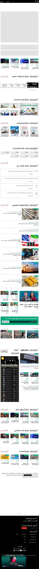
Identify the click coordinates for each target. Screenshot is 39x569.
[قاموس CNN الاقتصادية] (29, 109)
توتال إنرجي (26, 372)
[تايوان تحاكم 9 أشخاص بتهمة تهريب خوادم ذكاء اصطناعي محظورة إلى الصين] (5, 436)
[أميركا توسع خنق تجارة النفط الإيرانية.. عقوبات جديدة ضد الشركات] (30, 240)
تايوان (8, 434)
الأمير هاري (10, 330)
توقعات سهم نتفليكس (10, 475)
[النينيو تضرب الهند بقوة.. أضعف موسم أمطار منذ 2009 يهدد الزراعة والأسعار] (14, 457)
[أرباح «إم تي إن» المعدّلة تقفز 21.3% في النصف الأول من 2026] (5, 457)
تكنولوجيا (27, 66)
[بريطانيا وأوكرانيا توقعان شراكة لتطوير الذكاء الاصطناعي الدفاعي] (24, 436)
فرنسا (17, 302)
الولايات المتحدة (23, 330)
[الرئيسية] (34, 1)
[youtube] (21, 550)
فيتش (8, 59)
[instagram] (18, 550)
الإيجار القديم (36, 455)
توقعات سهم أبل (35, 473)
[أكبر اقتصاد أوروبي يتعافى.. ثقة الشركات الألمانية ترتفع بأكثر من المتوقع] (14, 61)
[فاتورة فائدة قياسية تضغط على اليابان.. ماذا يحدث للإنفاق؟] (30, 214)
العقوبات (37, 235)
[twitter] (24, 550)
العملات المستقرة (6, 413)
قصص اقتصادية (16, 65)
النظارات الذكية (16, 434)
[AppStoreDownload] (26, 521)
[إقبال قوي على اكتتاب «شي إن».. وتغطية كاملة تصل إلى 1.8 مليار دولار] (34, 61)
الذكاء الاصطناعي (35, 248)
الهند (18, 455)
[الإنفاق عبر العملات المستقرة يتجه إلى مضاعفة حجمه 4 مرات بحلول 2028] (5, 415)
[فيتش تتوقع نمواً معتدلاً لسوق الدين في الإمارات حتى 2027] (5, 61)
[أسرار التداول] (14, 105)
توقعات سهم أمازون (12, 473)
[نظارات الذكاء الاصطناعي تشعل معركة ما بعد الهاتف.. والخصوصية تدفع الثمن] (14, 436)
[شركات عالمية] (5, 112)
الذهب (37, 276)
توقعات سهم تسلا (35, 475)
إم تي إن (7, 455)
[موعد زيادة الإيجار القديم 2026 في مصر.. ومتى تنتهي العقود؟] (34, 457)
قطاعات (14, 239)
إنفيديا (27, 59)
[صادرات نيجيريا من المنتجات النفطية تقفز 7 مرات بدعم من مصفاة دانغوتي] (34, 374)
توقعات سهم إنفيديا (28, 473)
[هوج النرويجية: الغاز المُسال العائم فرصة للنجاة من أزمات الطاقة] (5, 304)
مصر (17, 291)
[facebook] (14, 550)
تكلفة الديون (36, 208)
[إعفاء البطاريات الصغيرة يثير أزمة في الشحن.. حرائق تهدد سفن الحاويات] (24, 457)
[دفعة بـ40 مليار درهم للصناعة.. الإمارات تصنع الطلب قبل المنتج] (5, 293)
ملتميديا (31, 302)
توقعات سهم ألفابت (5, 473)
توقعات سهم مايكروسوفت (20, 473)
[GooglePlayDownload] (33, 521)
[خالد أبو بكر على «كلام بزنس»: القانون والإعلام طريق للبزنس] (14, 293)
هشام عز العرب (36, 291)
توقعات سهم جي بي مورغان (18, 475)
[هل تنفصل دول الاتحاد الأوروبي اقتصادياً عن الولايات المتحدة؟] (14, 304)
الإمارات (7, 291)
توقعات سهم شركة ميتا (27, 475)
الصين (37, 330)
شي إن (37, 59)
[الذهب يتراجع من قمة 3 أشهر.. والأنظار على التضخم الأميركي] (30, 281)
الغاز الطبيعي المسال (6, 303)
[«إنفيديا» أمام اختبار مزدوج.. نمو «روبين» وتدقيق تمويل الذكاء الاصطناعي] (24, 61)
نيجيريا (37, 372)
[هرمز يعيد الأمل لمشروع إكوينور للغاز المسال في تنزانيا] (29, 358)
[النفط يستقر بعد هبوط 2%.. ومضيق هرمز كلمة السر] (30, 267)
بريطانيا (27, 434)
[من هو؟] (14, 112)
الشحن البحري (26, 455)
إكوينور (37, 353)
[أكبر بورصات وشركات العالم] (5, 105)
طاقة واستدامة (30, 229)
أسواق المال (36, 66)
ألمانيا (18, 59)
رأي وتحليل (13, 252)
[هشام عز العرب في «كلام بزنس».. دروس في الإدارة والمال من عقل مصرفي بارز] (29, 296)
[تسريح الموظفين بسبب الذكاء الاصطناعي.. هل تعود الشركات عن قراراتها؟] (30, 254)
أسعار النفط (36, 262)
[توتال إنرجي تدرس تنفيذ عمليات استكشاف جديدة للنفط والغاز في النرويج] (24, 374)
